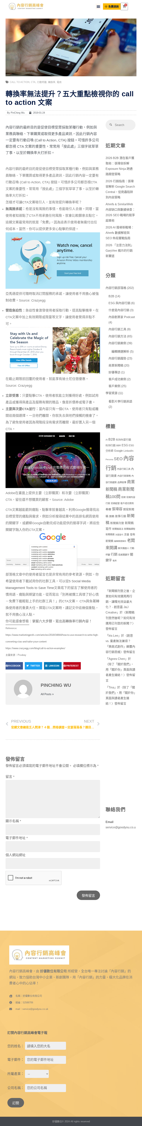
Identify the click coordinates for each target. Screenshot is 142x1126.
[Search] (111, 125)
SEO (118, 458)
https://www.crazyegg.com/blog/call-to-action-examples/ (35, 648)
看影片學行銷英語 (120, 401)
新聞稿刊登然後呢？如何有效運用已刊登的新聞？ (120, 618)
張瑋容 (117, 509)
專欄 (108, 509)
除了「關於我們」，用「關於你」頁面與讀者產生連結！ (120, 669)
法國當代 (119, 534)
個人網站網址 (16, 855)
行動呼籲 (42, 82)
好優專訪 (114, 372)
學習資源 (111, 393)
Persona (109, 459)
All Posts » (47, 694)
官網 (123, 497)
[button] (98, 6)
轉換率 (51, 82)
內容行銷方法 (117, 336)
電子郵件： (15, 1060)
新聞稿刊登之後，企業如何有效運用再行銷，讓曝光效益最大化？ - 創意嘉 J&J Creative (120, 601)
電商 (59, 82)
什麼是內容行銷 (119, 310)
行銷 (114, 554)
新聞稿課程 (129, 529)
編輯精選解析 (120, 351)
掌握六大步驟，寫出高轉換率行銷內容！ (62, 621)
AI (107, 439)
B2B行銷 (111, 445)
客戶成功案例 (117, 379)
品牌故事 (121, 482)
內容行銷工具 (117, 329)
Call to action (19, 82)
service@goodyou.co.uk (121, 827)
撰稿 (111, 516)
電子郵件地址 (17, 838)
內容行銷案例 (117, 343)
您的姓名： (15, 1046)
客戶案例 (114, 386)
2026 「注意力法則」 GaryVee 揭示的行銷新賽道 (120, 250)
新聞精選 (110, 534)
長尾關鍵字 (123, 555)
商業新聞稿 (116, 365)
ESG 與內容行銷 (119, 303)
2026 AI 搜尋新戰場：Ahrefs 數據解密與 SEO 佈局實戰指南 (120, 233)
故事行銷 (120, 516)
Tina (111, 687)
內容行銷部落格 (116, 287)
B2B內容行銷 (123, 439)
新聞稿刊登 (117, 523)
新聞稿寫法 (117, 529)
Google (118, 450)
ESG (125, 445)
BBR (118, 445)
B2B (111, 296)
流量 (126, 534)
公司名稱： (15, 1088)
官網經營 (115, 503)
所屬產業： (15, 1074)
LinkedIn (128, 450)
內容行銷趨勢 (117, 358)
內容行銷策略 (124, 476)
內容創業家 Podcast (122, 317)
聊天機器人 (123, 548)
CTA (33, 82)
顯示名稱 (13, 821)
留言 (10, 777)
